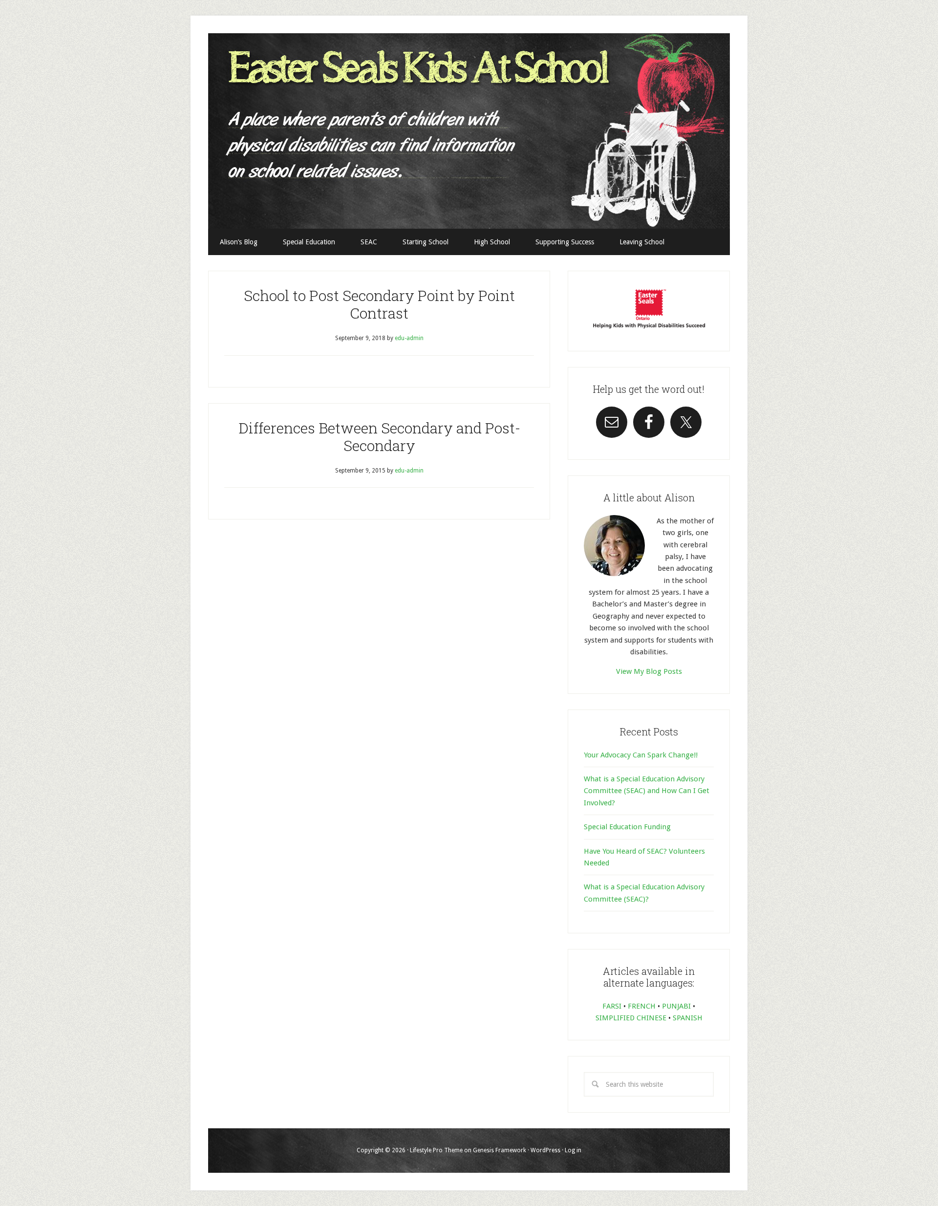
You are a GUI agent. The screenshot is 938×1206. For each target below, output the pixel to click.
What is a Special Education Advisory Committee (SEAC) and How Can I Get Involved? (646, 791)
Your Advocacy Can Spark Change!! (641, 755)
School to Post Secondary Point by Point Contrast (379, 304)
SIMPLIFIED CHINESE (631, 1017)
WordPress (545, 1150)
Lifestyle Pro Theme (436, 1150)
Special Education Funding (627, 826)
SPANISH (688, 1017)
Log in (573, 1150)
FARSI (611, 1006)
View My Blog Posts (649, 671)
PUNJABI (676, 1006)
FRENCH (642, 1006)
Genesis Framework (499, 1150)
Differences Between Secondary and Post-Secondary (379, 436)
